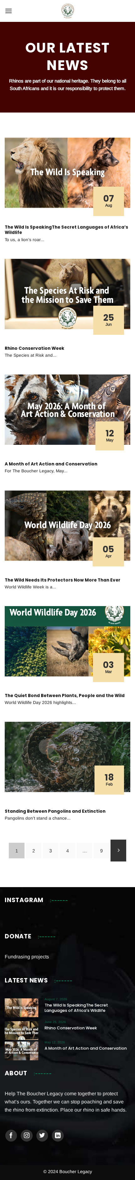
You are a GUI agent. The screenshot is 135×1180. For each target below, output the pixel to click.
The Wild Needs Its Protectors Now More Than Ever (62, 580)
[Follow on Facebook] (11, 1136)
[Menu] (8, 10)
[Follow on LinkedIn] (58, 1136)
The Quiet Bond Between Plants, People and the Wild (65, 696)
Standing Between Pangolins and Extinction (55, 811)
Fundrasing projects (27, 956)
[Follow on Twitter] (42, 1136)
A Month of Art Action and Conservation (51, 464)
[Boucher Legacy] (68, 11)
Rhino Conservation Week (34, 348)
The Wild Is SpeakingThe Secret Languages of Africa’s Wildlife (66, 229)
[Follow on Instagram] (27, 1136)
